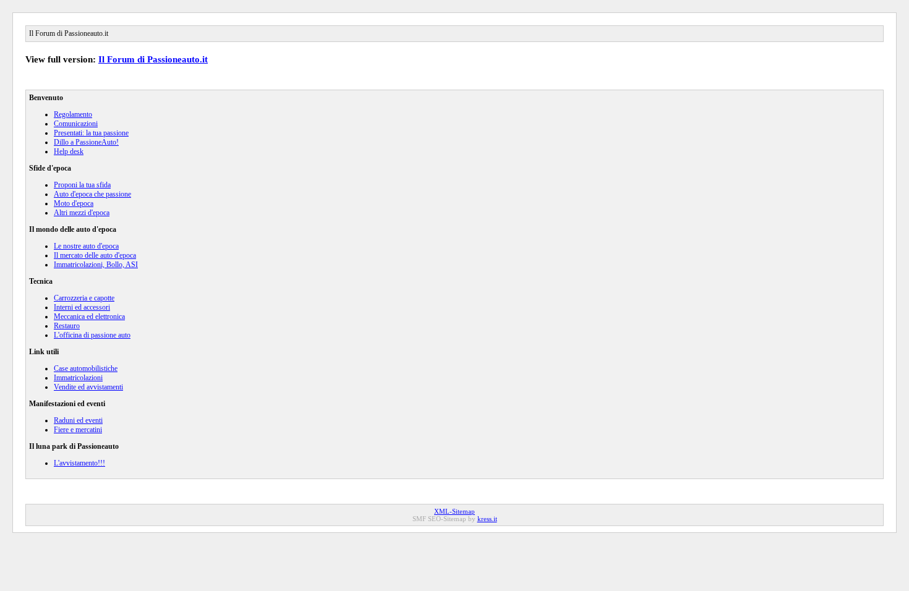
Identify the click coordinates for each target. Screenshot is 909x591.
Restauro (67, 325)
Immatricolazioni (78, 377)
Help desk (68, 151)
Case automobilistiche (85, 368)
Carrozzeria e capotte (84, 298)
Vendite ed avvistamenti (88, 387)
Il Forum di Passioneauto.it (153, 59)
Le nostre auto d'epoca (86, 246)
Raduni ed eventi (78, 420)
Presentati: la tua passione (91, 133)
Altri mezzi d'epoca (81, 212)
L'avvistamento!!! (79, 463)
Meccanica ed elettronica (89, 316)
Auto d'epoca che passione (92, 194)
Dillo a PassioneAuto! (86, 142)
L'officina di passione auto (92, 335)
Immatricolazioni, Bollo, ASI (96, 264)
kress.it (487, 518)
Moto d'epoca (73, 203)
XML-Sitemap (454, 511)
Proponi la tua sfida (82, 185)
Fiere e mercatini (78, 429)
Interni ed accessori (82, 307)
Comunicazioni (76, 123)
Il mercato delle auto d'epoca (95, 255)
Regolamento (73, 114)
